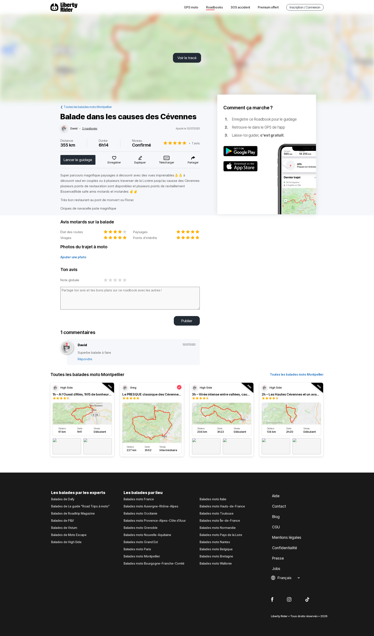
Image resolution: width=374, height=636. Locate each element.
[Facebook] (272, 599)
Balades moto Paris (137, 549)
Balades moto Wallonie (216, 563)
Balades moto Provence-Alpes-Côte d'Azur (155, 520)
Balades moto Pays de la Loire (221, 534)
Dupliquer (140, 162)
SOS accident (240, 7)
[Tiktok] (307, 599)
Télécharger (166, 162)
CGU (276, 527)
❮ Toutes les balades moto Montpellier (86, 107)
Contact (279, 506)
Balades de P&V (62, 520)
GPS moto (191, 7)
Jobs (276, 569)
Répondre (85, 359)
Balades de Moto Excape (69, 534)
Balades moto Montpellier (142, 556)
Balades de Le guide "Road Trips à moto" (80, 506)
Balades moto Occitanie (140, 513)
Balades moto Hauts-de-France (222, 506)
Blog (276, 517)
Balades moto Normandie (218, 527)
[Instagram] (289, 599)
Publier (186, 321)
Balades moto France (139, 499)
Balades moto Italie (213, 499)
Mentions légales (286, 537)
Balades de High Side (66, 542)
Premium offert (268, 7)
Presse (278, 558)
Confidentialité (284, 548)
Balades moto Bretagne (216, 556)
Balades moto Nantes (215, 542)
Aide (275, 496)
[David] (64, 128)
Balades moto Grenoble (141, 527)
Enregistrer (114, 162)
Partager (193, 162)
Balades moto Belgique (216, 549)
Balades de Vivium (64, 527)
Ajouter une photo (73, 257)
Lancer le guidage (78, 160)
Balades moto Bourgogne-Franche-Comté (154, 563)
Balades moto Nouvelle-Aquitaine (147, 534)
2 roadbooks (89, 128)
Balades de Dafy (62, 499)
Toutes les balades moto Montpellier (297, 374)
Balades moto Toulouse (217, 513)
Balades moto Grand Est (141, 542)
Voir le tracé (187, 58)
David (73, 128)
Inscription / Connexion (305, 7)
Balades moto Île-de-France (220, 520)
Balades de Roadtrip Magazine (73, 513)
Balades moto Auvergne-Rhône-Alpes (151, 506)
